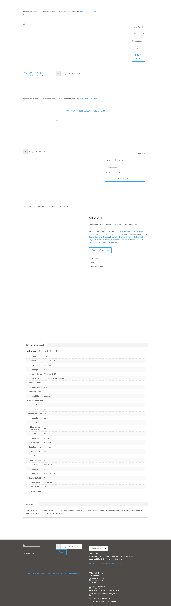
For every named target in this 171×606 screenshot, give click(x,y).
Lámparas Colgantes (55, 206)
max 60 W (141, 240)
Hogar (91, 240)
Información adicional (35, 345)
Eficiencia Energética (136, 237)
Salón (117, 242)
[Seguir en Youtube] (68, 560)
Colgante (98, 237)
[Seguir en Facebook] (63, 560)
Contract (106, 237)
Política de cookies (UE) (53, 573)
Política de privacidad (38, 573)
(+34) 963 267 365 (33, 73)
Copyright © (70, 573)
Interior (59, 25)
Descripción (31, 504)
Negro (91, 242)
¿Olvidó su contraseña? (112, 173)
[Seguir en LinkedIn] (58, 560)
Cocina (91, 237)
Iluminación (107, 240)
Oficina (97, 242)
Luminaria (132, 240)
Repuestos (102, 25)
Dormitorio (123, 237)
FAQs (61, 552)
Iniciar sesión (138, 56)
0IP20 (144, 234)
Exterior (69, 25)
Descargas (86, 29)
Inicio (24, 206)
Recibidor (110, 242)
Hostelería (98, 240)
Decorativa (114, 237)
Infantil (90, 25)
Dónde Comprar (100, 250)
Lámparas (123, 240)
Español (102, 548)
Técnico (80, 25)
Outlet (112, 25)
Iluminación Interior (40, 206)
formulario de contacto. (89, 11)
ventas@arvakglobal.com (32, 75)
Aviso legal (27, 573)
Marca (96, 29)
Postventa (73, 29)
